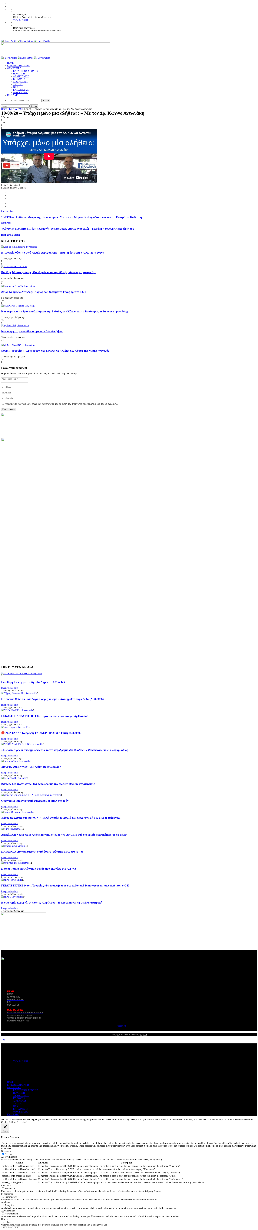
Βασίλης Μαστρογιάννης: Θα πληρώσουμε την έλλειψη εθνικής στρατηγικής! (48, 272)
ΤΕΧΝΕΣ (18, 84)
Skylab (143, 1034)
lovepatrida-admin (10, 235)
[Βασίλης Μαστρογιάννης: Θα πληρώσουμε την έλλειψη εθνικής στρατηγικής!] (14, 266)
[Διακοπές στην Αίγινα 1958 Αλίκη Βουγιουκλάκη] (15, 761)
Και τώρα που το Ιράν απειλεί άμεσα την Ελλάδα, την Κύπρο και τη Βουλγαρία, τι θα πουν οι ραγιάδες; (64, 311)
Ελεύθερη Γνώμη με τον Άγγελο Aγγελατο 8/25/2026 (33, 682)
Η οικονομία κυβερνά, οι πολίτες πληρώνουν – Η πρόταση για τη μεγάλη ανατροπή (51, 902)
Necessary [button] (6, 1151)
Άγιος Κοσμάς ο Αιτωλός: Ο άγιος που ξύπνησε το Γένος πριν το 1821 (43, 291)
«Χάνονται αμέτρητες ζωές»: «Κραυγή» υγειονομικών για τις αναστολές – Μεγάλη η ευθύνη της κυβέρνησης (67, 228)
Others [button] (4, 1219)
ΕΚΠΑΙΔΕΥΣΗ (21, 89)
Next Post (5, 223)
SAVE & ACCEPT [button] (10, 1227)
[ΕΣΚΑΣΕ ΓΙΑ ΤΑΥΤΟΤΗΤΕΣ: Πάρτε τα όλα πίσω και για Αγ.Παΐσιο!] (17, 710)
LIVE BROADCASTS (18, 65)
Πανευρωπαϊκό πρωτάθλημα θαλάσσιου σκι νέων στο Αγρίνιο (38, 868)
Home (4, 109)
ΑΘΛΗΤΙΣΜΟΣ (21, 76)
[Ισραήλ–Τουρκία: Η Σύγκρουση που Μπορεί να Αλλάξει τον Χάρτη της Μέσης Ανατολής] (18, 345)
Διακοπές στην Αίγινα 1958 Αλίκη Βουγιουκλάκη (31, 766)
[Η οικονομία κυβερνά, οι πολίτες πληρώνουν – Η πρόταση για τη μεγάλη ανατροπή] (12, 896)
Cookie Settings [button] (8, 1122)
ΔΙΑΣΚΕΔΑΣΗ (20, 81)
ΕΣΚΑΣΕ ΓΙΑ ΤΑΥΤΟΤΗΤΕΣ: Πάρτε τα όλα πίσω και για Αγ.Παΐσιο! (44, 716)
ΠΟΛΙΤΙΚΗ (19, 73)
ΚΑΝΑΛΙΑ (13, 95)
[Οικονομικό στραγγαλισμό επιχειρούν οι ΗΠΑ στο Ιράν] (31, 795)
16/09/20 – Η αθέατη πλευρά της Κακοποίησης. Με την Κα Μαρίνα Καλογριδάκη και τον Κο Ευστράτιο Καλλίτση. (72, 217)
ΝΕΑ (15, 87)
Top (3, 1039)
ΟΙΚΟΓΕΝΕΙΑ (20, 92)
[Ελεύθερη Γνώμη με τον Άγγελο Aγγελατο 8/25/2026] (21, 673)
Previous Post (7, 211)
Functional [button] (6, 1185)
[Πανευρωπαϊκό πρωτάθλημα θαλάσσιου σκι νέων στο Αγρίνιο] (15, 863)
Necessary (9, 1154)
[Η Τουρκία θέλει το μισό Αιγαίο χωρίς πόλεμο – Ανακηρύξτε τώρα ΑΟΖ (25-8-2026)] (19, 246)
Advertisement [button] (8, 1210)
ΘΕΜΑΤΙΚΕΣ (14, 68)
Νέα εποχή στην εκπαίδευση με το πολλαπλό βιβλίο (32, 331)
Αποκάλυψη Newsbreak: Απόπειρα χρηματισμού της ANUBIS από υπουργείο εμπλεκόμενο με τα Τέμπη (64, 834)
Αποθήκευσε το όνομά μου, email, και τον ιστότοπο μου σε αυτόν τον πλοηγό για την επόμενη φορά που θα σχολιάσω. (61, 404)
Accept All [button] (22, 1122)
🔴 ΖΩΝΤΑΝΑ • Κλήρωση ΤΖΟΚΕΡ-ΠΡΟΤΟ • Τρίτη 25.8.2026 (41, 732)
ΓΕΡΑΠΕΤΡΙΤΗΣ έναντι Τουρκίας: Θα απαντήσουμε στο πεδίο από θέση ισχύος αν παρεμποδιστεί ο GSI (65, 885)
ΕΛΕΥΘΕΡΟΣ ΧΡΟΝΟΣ (25, 71)
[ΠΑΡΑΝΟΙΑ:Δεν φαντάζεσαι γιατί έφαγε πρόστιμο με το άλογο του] (13, 846)
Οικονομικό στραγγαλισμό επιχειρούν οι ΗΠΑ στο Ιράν (34, 800)
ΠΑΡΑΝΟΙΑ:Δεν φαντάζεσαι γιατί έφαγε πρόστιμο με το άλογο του (42, 851)
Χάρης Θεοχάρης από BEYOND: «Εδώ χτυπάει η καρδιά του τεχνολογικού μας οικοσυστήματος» (61, 817)
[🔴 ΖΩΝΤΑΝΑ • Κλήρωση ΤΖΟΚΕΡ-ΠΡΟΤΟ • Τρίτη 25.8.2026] (15, 727)
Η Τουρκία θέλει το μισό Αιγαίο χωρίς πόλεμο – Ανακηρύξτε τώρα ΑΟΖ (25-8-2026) (52, 252)
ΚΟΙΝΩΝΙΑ (19, 79)
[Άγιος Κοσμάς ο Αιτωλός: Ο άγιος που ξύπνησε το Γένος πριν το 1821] (18, 286)
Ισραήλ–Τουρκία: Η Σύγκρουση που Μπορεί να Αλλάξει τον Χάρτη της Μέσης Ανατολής (55, 350)
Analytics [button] (5, 1202)
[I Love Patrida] (25, 41)
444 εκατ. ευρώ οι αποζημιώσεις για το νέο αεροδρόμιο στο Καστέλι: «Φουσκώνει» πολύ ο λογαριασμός (64, 749)
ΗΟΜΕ (10, 63)
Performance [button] (7, 1194)
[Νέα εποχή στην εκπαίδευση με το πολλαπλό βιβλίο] (15, 325)
